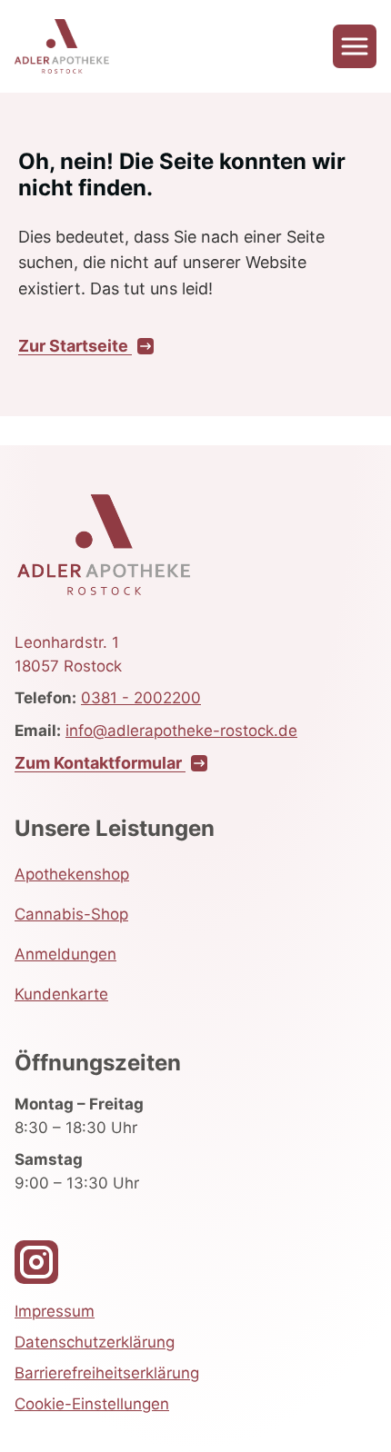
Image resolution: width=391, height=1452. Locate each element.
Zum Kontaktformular (100, 762)
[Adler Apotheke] (62, 46)
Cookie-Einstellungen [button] (92, 1404)
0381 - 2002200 (141, 698)
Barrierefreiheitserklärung (107, 1373)
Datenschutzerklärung (95, 1342)
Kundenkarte (61, 994)
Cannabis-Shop (71, 914)
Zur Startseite (75, 345)
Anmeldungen (65, 954)
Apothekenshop (72, 874)
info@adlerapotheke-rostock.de (181, 730)
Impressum (55, 1311)
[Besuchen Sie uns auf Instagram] (36, 1262)
